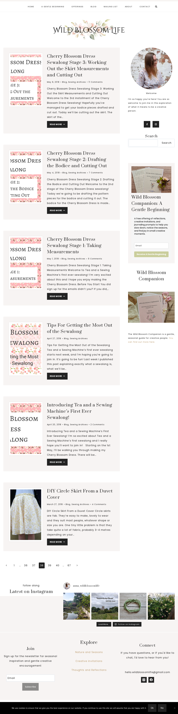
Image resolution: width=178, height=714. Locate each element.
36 (25, 565)
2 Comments (97, 424)
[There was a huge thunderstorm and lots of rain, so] (161, 606)
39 (49, 565)
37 (33, 565)
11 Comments (96, 82)
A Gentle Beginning (52, 6)
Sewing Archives (77, 82)
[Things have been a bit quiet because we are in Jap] (76, 606)
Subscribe (30, 686)
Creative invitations (89, 661)
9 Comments (95, 258)
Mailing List (111, 6)
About (128, 6)
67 (69, 565)
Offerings (77, 6)
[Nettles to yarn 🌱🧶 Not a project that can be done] (133, 606)
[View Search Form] (156, 6)
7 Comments (96, 172)
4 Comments (99, 504)
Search (166, 143)
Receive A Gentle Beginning (151, 254)
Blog (94, 6)
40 (57, 565)
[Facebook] (151, 680)
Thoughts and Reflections (89, 670)
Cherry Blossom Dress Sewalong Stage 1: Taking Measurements (74, 246)
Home (31, 6)
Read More (59, 125)
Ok (152, 707)
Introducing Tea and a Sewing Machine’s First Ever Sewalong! (79, 411)
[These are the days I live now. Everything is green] (104, 606)
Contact (145, 6)
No (162, 707)
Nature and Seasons (89, 652)
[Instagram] (144, 680)
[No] (174, 708)
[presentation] (26, 80)
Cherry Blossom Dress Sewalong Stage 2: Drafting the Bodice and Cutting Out (77, 160)
